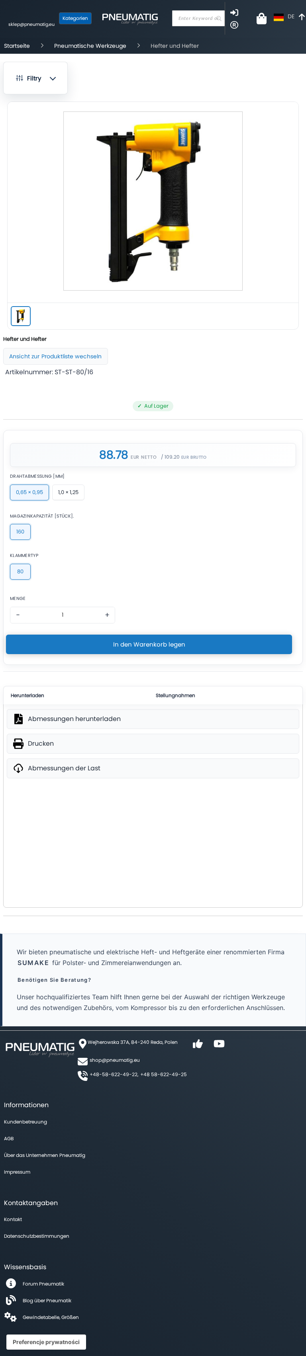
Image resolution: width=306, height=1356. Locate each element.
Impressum (17, 1171)
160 (20, 531)
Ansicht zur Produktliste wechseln (55, 356)
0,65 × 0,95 (29, 492)
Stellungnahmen (175, 695)
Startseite (17, 46)
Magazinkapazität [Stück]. (42, 516)
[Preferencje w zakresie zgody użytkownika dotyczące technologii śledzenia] (46, 1342)
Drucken (41, 744)
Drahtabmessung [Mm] (37, 476)
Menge (18, 599)
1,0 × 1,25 (68, 492)
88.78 (113, 455)
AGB (9, 1138)
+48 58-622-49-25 (163, 1074)
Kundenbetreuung (25, 1121)
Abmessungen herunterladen (74, 719)
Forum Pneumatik (43, 1283)
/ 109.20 (170, 456)
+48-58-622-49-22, (114, 1074)
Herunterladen (27, 695)
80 (20, 571)
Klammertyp (24, 556)
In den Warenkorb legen (149, 644)
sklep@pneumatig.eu (31, 24)
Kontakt (13, 1219)
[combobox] (198, 18)
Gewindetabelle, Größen (51, 1317)
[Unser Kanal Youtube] (219, 1046)
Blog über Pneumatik (47, 1300)
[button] (35, 78)
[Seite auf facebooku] (197, 1046)
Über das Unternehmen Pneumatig (44, 1155)
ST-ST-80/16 (74, 372)
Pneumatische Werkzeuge (90, 46)
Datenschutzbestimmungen (36, 1236)
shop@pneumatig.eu (115, 1060)
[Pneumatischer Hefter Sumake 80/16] (21, 316)
